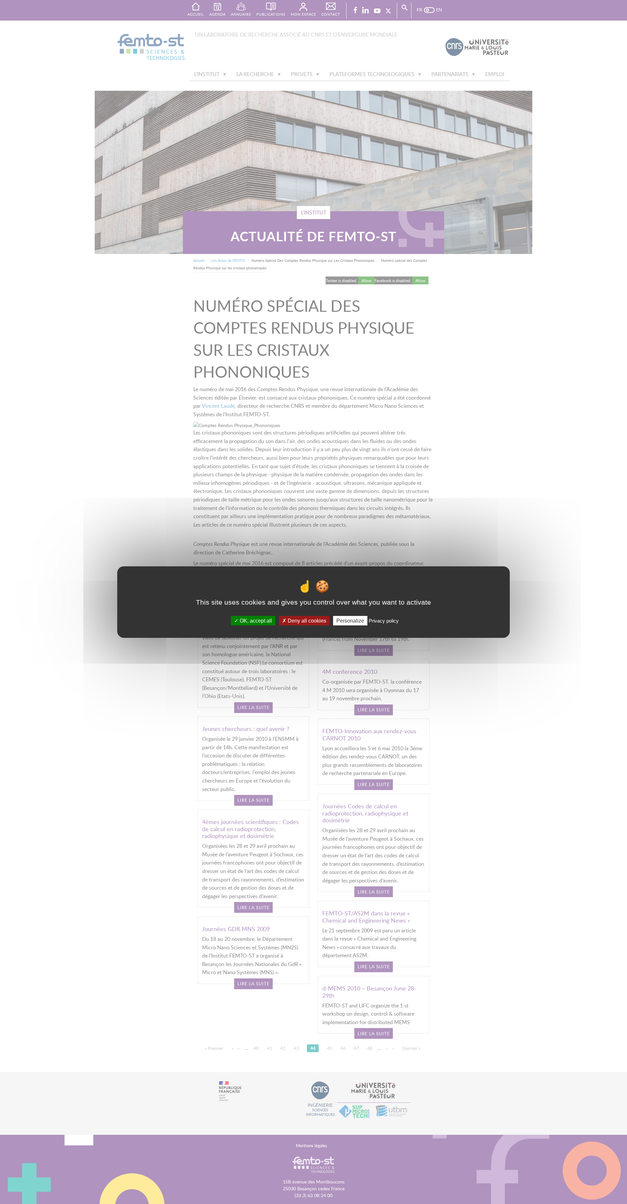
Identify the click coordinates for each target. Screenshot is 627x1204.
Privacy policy (384, 620)
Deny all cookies (306, 620)
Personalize (350, 620)
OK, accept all (255, 620)
